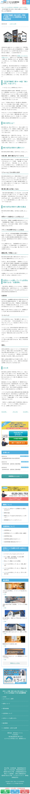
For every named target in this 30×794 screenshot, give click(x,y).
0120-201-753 (18, 434)
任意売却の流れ (8, 536)
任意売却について (7, 713)
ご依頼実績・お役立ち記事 (10, 728)
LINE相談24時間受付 (18, 438)
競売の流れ (7, 512)
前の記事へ (4, 411)
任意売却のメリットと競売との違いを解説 (15, 533)
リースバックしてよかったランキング (14, 554)
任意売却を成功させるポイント (12, 539)
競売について (6, 703)
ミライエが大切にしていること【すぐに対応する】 (15, 573)
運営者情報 (6, 708)
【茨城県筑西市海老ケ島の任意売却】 (15, 457)
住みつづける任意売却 (11, 2)
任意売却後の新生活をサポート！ (13, 541)
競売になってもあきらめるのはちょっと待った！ (15, 516)
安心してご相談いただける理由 (12, 561)
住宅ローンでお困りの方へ (10, 718)
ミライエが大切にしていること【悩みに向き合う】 (15, 569)
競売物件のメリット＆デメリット (13, 520)
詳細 (5, 594)
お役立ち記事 (13, 24)
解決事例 (5, 723)
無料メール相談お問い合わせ (18, 442)
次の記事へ (25, 411)
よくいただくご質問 (8, 698)
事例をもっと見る (15, 663)
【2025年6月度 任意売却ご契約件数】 (15, 463)
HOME (4, 696)
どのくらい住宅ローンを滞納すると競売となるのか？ (15, 509)
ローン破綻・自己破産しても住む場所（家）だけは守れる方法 (14, 557)
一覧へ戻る (15, 411)
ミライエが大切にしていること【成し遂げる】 (15, 564)
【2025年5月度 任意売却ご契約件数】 (15, 468)
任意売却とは (7, 530)
